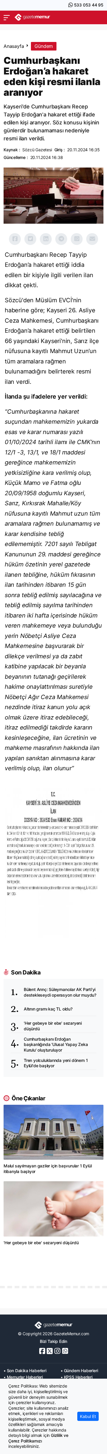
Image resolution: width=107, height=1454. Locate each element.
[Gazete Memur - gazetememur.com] (32, 17)
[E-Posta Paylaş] (92, 239)
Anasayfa (14, 46)
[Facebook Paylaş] (15, 239)
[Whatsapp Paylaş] (77, 239)
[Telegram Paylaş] (61, 239)
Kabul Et (88, 1416)
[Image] (53, 863)
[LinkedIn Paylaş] (46, 239)
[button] (7, 17)
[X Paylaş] (30, 239)
